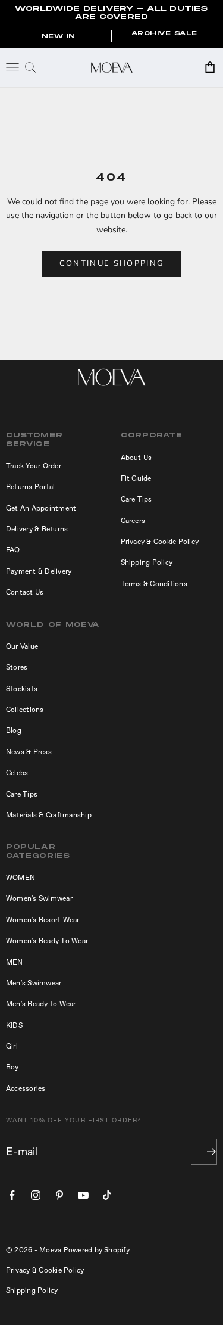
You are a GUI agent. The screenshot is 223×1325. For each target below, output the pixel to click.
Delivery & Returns (37, 529)
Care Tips (136, 499)
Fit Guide (136, 478)
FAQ (13, 550)
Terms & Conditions (154, 584)
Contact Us (24, 592)
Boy (12, 1067)
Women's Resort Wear (43, 920)
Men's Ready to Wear (41, 1004)
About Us (136, 457)
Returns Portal (30, 487)
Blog (13, 730)
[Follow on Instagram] (36, 1195)
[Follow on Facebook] (12, 1195)
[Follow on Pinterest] (59, 1195)
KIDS (14, 1025)
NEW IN (59, 36)
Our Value (22, 646)
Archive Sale (164, 33)
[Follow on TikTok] (107, 1195)
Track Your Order (33, 466)
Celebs (17, 773)
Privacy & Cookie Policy (160, 541)
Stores (16, 667)
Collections (25, 709)
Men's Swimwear (33, 983)
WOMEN (20, 877)
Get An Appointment (41, 508)
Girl (12, 1046)
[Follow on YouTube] (83, 1195)
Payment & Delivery (38, 571)
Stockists (21, 689)
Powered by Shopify (97, 1250)
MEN (14, 962)
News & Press (29, 752)
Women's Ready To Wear (47, 941)
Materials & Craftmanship (49, 815)
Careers (133, 521)
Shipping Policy (147, 562)
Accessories (26, 1088)
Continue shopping (111, 263)
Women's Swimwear (39, 898)
